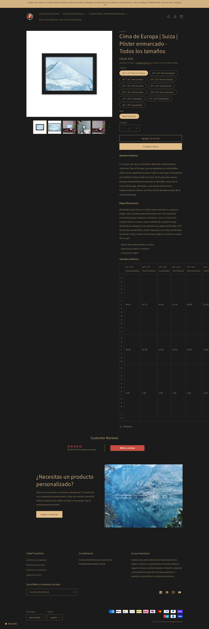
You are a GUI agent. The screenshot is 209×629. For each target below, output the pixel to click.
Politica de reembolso (36, 570)
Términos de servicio (35, 565)
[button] (74, 14)
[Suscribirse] (74, 592)
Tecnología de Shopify (175, 622)
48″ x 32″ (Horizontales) (162, 92)
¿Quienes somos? (34, 575)
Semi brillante (129, 116)
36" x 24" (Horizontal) (161, 86)
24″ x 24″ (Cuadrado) (159, 98)
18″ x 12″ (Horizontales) (163, 73)
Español (53, 617)
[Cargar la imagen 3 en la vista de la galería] (54, 127)
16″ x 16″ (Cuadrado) (132, 98)
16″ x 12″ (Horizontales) (133, 73)
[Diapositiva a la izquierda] (29, 127)
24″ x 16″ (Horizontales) (162, 79)
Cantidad (123, 122)
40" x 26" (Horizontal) (132, 92)
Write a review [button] (127, 447)
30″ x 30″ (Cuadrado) (132, 105)
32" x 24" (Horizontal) (132, 86)
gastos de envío (144, 63)
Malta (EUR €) (34, 617)
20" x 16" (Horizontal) (132, 79)
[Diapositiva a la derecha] (109, 127)
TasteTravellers (162, 622)
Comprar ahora (150, 146)
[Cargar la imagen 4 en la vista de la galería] (69, 127)
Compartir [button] (127, 426)
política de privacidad (36, 560)
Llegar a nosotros (49, 514)
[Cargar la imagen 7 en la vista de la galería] (98, 127)
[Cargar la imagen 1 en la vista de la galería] (39, 127)
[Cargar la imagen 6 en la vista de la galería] (84, 127)
